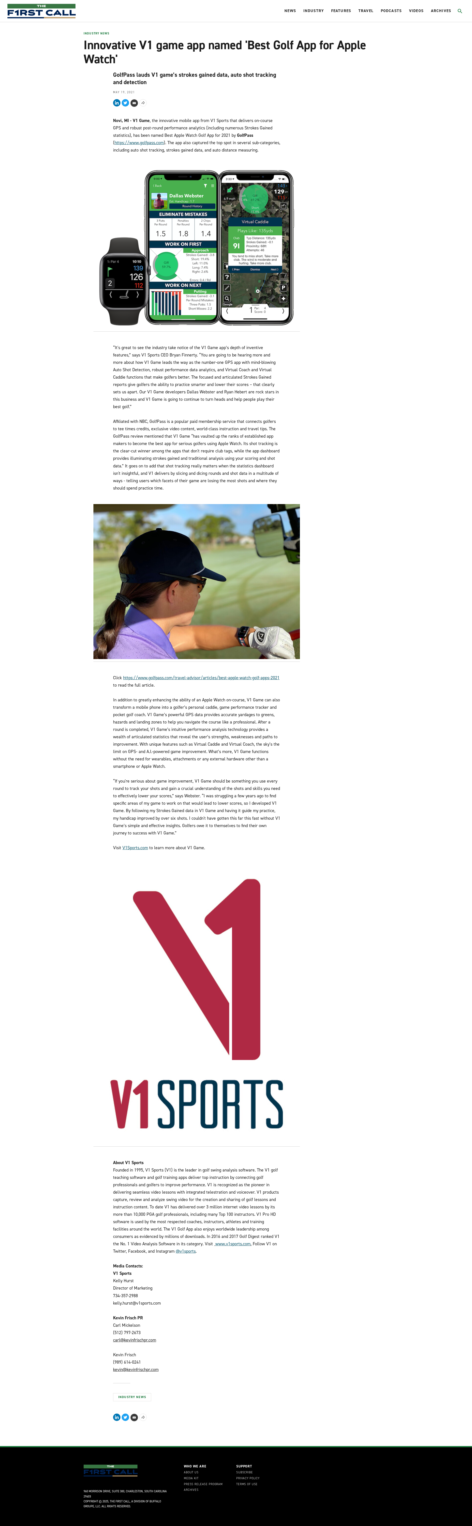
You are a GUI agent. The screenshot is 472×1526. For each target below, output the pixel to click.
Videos (416, 10)
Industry (313, 10)
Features (341, 10)
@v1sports (186, 1251)
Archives (441, 10)
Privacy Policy (248, 1478)
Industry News (96, 33)
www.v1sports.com (233, 1244)
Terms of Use (247, 1484)
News (290, 10)
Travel (365, 10)
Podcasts (391, 10)
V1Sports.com (135, 848)
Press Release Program (203, 1484)
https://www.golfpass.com (139, 143)
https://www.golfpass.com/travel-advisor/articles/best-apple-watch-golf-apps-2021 (201, 678)
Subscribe (244, 1472)
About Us (191, 1472)
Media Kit (191, 1478)
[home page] (41, 11)
